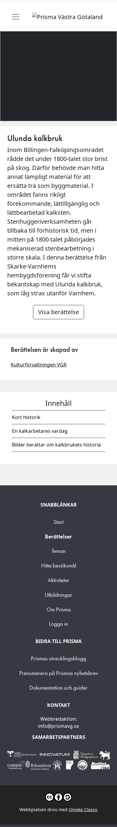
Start (58, 522)
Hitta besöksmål (58, 565)
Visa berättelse (58, 312)
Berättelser (58, 536)
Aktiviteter (58, 580)
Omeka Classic (83, 809)
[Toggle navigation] (15, 17)
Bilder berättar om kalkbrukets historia (56, 444)
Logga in (58, 623)
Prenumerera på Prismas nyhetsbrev (58, 673)
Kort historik (26, 417)
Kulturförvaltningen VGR (39, 364)
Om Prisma (58, 609)
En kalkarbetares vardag (40, 431)
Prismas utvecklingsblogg (58, 658)
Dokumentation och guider (58, 687)
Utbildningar (58, 595)
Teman (59, 551)
